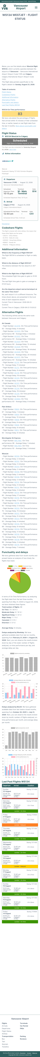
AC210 (16, 362)
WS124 (16, 519)
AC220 (16, 378)
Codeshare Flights (8, 95)
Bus (3, 1039)
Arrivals (4, 1026)
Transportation (7, 1036)
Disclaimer (23, 1053)
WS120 (16, 508)
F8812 (16, 430)
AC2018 (17, 326)
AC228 (16, 394)
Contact (29, 1053)
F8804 (16, 414)
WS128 (16, 529)
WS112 (16, 487)
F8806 (16, 420)
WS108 (16, 477)
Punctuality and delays (10, 102)
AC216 (16, 373)
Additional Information (10, 97)
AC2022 (17, 336)
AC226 (16, 388)
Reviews (23, 1039)
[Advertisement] (20, 43)
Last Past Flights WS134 (11, 105)
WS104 (16, 467)
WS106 (16, 472)
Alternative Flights (8, 100)
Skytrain (5, 1044)
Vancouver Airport (21, 7)
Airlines (4, 1034)
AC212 (16, 368)
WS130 (16, 534)
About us (34, 1053)
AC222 (16, 383)
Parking (23, 1036)
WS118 (16, 503)
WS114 (16, 493)
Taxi (3, 1041)
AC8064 (17, 399)
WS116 (16, 498)
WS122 (16, 513)
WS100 (16, 456)
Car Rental (24, 1026)
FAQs (22, 1028)
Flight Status (6, 92)
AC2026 (17, 347)
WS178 (16, 545)
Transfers (5, 1047)
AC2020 (17, 331)
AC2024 (17, 342)
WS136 (16, 540)
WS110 (16, 482)
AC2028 (17, 352)
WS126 (16, 524)
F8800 (16, 409)
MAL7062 (17, 441)
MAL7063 (17, 446)
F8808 (16, 425)
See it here (12, 149)
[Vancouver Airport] (5, 7)
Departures (6, 1028)
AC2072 (17, 357)
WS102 (16, 461)
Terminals (24, 1023)
